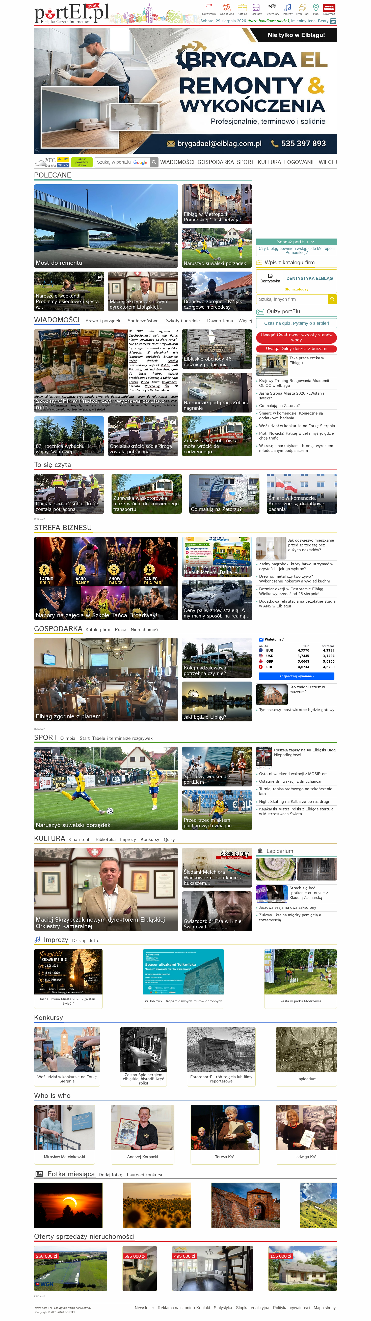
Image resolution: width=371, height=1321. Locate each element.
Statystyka (223, 1308)
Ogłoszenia (209, 14)
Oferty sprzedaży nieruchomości (84, 1237)
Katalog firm (98, 630)
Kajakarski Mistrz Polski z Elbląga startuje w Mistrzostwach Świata (296, 811)
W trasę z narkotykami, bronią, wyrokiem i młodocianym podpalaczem (297, 448)
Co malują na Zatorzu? (279, 406)
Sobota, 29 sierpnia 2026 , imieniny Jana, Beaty (264, 21)
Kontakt (203, 1308)
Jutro (94, 940)
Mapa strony (325, 1308)
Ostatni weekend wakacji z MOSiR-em (293, 774)
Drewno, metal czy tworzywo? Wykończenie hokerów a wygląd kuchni (294, 579)
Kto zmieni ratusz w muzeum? (307, 689)
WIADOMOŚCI (177, 162)
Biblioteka (106, 839)
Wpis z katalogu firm (290, 263)
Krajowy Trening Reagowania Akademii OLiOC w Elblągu (294, 383)
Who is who (227, 14)
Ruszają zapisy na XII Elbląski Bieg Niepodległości (305, 752)
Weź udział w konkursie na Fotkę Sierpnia (297, 426)
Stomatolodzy (296, 289)
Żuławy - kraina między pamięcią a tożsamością (290, 917)
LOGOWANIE (299, 162)
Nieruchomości (146, 630)
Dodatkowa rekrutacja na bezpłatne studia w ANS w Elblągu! (297, 604)
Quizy (169, 839)
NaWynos (329, 8)
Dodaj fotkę (110, 1175)
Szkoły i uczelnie (183, 321)
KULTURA (269, 162)
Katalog (242, 14)
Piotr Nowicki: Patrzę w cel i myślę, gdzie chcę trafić (296, 436)
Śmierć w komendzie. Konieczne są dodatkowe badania (291, 415)
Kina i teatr (79, 839)
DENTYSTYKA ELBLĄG (309, 278)
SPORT (245, 162)
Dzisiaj (78, 940)
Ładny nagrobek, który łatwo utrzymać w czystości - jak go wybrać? (296, 566)
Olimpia (67, 738)
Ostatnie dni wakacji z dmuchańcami (292, 781)
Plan (316, 14)
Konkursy (150, 839)
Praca (120, 630)
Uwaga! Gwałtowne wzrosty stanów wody (297, 338)
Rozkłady (256, 14)
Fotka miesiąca (71, 1174)
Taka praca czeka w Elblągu (306, 360)
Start (85, 738)
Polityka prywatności (291, 1308)
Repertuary (272, 14)
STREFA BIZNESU (63, 528)
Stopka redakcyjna (252, 1308)
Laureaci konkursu (145, 1175)
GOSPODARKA (216, 162)
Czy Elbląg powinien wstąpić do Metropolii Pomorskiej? (297, 250)
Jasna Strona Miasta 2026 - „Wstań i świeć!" (291, 396)
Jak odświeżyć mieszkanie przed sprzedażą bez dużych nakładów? (311, 545)
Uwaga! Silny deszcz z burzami (296, 348)
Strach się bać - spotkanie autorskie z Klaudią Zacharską (308, 893)
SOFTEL (70, 1312)
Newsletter (144, 1308)
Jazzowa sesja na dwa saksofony (287, 908)
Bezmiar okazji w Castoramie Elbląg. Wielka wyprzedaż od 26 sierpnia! (292, 591)
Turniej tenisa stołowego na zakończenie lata (295, 791)
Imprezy (288, 14)
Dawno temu (220, 321)
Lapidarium (280, 851)
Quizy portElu (283, 312)
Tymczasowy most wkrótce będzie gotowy (296, 710)
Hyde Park (302, 14)
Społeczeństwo (143, 321)
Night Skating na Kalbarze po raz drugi (294, 802)
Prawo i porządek (103, 321)
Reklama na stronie (175, 1308)
